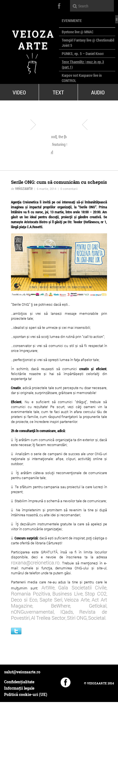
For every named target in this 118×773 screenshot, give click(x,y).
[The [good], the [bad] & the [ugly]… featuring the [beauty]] (61, 120)
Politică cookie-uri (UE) (25, 694)
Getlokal (97, 605)
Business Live (67, 593)
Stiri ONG (77, 617)
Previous (33, 124)
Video (19, 92)
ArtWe (48, 587)
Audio (98, 92)
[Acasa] (29, 49)
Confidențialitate (19, 681)
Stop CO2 (95, 593)
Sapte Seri (51, 599)
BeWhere (60, 605)
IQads (66, 611)
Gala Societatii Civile (82, 587)
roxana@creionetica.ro (35, 562)
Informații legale (19, 688)
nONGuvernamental (32, 611)
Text (58, 92)
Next (85, 124)
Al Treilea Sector (48, 617)
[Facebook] (66, 682)
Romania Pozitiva (30, 593)
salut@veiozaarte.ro (22, 671)
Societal (96, 617)
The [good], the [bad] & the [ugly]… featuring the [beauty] (60, 144)
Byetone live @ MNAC (77, 31)
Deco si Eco (24, 599)
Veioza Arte (76, 599)
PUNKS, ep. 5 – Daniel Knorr (83, 53)
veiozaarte (24, 188)
